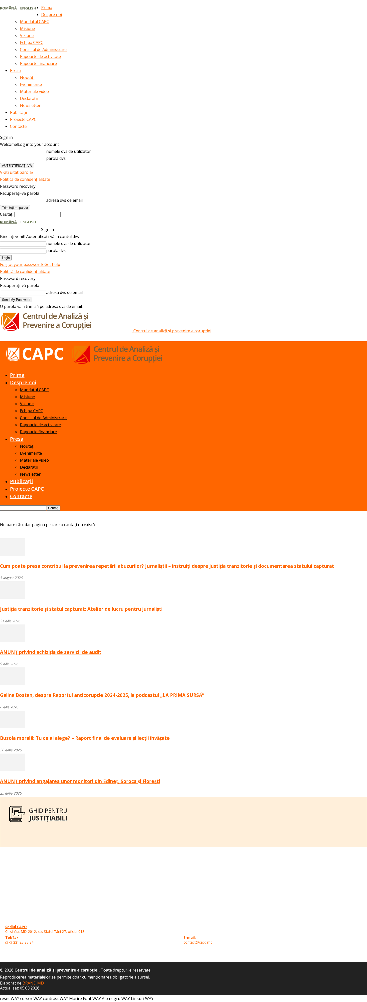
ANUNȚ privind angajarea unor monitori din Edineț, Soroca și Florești (80, 781)
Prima (46, 7)
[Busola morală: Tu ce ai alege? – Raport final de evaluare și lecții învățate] (12, 726)
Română (8, 7)
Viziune (27, 35)
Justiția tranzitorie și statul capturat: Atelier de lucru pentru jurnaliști (81, 609)
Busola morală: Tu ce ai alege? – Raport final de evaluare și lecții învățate (85, 738)
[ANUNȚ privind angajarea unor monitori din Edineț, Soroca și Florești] (12, 769)
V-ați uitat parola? (16, 172)
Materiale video (34, 91)
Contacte (18, 126)
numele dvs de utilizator (68, 151)
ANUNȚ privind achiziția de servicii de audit (50, 652)
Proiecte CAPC (23, 119)
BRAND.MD (33, 983)
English (28, 7)
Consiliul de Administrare (43, 49)
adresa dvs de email (64, 200)
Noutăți (27, 77)
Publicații (18, 112)
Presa (15, 70)
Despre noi (51, 14)
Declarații (29, 98)
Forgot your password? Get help (30, 264)
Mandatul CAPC (34, 21)
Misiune (27, 28)
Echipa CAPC (31, 42)
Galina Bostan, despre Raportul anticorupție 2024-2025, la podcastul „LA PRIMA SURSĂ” (102, 695)
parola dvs (56, 158)
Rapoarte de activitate (40, 56)
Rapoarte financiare (38, 63)
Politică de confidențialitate (25, 179)
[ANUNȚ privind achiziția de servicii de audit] (12, 640)
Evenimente (31, 84)
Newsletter (30, 105)
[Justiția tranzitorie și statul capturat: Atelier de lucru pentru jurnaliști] (12, 597)
